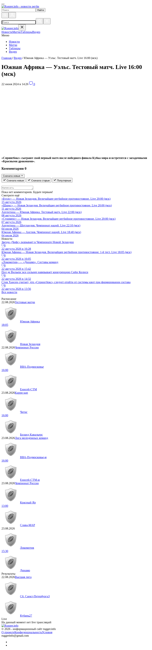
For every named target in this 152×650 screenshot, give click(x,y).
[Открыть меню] (2, 4)
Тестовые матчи (25, 302)
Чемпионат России (27, 347)
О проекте (7, 632)
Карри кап (21, 392)
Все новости (9, 292)
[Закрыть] (47, 21)
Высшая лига (23, 577)
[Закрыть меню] (22, 27)
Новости (14, 41)
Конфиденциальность (28, 632)
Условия (47, 632)
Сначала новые (15, 180)
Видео (13, 51)
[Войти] (12, 15)
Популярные (63, 180)
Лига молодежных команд (31, 438)
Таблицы (14, 48)
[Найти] (39, 21)
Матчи (13, 45)
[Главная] (20, 6)
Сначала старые (40, 180)
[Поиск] (5, 15)
